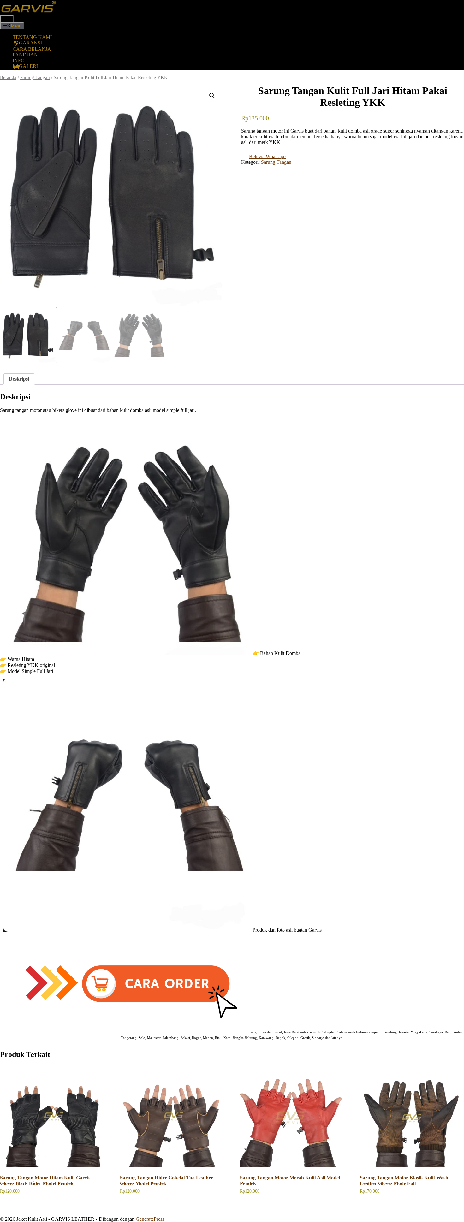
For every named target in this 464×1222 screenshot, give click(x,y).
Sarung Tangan (35, 77)
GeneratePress (150, 1219)
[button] (212, 95)
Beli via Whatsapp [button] (267, 156)
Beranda (8, 77)
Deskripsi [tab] (19, 379)
